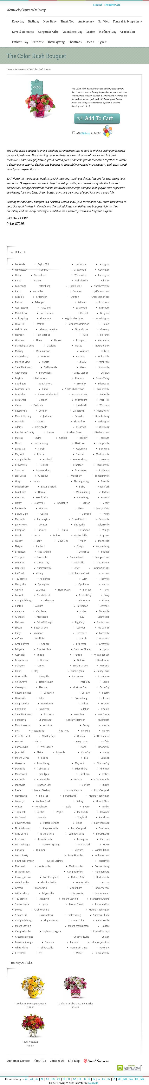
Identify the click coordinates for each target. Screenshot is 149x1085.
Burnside (60, 752)
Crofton (74, 297)
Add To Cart (99, 118)
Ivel (40, 953)
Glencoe (19, 340)
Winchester (21, 269)
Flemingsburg (81, 481)
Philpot (19, 302)
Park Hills (104, 400)
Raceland (46, 307)
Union (18, 275)
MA (131, 1079)
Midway (19, 351)
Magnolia (104, 638)
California (104, 828)
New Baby (50, 21)
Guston (105, 936)
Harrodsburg (41, 443)
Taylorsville (21, 579)
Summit (43, 269)
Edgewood (103, 383)
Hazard (105, 573)
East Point (20, 492)
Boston (105, 882)
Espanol (97, 4)
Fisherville (104, 611)
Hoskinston (103, 736)
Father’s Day (20, 42)
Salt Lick (105, 758)
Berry (106, 595)
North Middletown (74, 389)
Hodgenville (103, 443)
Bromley (81, 383)
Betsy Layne (82, 741)
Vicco (38, 741)
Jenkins (105, 774)
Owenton (104, 459)
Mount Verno (102, 893)
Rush (85, 335)
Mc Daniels (103, 627)
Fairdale (19, 297)
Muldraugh (103, 720)
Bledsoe (19, 497)
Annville (19, 589)
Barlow (87, 589)
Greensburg (80, 698)
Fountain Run (44, 649)
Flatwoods (45, 318)
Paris (18, 291)
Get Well (103, 21)
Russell (84, 313)
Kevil (82, 617)
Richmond (104, 302)
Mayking (44, 899)
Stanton (19, 470)
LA (114, 1079)
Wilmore (84, 351)
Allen (84, 579)
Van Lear (104, 839)
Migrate (79, 850)
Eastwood (81, 307)
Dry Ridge (20, 394)
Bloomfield (80, 421)
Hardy (18, 503)
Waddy (19, 541)
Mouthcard (21, 774)
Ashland (82, 302)
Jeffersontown (101, 291)
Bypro (86, 806)
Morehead (42, 617)
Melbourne (41, 378)
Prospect (81, 340)
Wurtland (104, 405)
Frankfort (78, 465)
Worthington (102, 318)
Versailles (38, 291)
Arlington (49, 600)
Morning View (22, 362)
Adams (19, 427)
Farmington (43, 519)
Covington (103, 269)
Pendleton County (24, 432)
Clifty (18, 633)
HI (80, 1079)
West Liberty (102, 562)
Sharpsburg (45, 720)
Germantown (46, 915)
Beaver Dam (21, 513)
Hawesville (20, 698)
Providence (103, 676)
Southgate (20, 383)
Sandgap (44, 774)
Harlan (36, 481)
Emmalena (80, 470)
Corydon (77, 291)
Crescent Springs (100, 297)
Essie (68, 806)
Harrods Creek (79, 394)
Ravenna (104, 812)
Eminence (84, 551)
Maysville (20, 454)
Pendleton (44, 709)
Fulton (40, 654)
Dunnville (20, 768)
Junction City (44, 785)
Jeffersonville (102, 465)
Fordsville (104, 633)
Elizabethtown (101, 432)
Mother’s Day (107, 32)
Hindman (104, 768)
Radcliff (83, 438)
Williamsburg (83, 492)
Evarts (40, 454)
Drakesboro (21, 660)
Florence (104, 335)
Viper (83, 541)
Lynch (45, 904)
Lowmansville (102, 953)
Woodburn (76, 476)
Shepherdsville (101, 286)
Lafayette (20, 595)
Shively (82, 362)
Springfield (43, 584)
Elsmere (79, 378)
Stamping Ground (24, 345)
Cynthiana (83, 584)
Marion (105, 584)
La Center (41, 589)
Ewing (86, 725)
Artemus (104, 606)
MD (125, 1079)
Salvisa (80, 454)
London (43, 410)
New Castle (103, 714)
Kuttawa (19, 850)
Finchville (104, 579)
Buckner (105, 703)
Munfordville (80, 535)
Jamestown (21, 524)
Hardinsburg (46, 682)
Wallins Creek (43, 801)
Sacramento (78, 676)
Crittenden (41, 297)
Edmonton (84, 600)
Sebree (105, 692)
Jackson (47, 416)
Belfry (82, 486)
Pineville (85, 730)
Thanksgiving (56, 42)
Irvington (20, 665)
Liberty (105, 600)
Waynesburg (102, 546)
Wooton (47, 725)
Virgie (106, 513)
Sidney (79, 801)
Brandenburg (102, 416)
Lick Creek (20, 476)
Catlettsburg (21, 356)
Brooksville (42, 497)
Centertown (103, 622)
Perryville (20, 779)
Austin (40, 812)
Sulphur (85, 709)
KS (103, 1079)
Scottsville (42, 557)
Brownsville (21, 465)
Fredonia (104, 665)
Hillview (105, 351)
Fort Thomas (47, 313)
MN (142, 1079)
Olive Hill (19, 324)
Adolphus (45, 579)
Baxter (18, 790)
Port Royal (20, 720)
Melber (105, 492)
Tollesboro (43, 768)
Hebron (58, 340)
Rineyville (44, 676)
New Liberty (47, 703)
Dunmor (40, 850)
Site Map (74, 1061)
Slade (79, 823)
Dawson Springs (100, 568)
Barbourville (21, 747)
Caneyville (49, 692)
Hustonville (38, 730)
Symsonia (77, 893)
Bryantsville (43, 779)
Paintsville (104, 519)
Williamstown (43, 351)
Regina (44, 758)
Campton (20, 530)
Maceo (78, 345)
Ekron (18, 443)
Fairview (105, 280)
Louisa (64, 530)
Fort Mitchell (43, 335)
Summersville (44, 568)
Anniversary (86, 21)
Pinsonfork (103, 486)
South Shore (45, 383)
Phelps (80, 546)
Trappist (19, 557)
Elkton (18, 627)
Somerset (104, 448)
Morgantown (102, 557)
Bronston (20, 839)
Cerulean (41, 611)
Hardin (41, 448)
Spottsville (103, 367)
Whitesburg (47, 747)
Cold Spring (21, 318)
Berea (18, 280)
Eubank (19, 741)
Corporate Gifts (48, 32)
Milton (85, 703)
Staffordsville (22, 904)
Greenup (104, 329)
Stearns (40, 421)
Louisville (20, 264)
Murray (19, 438)
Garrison (20, 763)
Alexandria (103, 340)
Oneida (81, 736)
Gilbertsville (47, 947)
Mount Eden (76, 888)
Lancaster (20, 448)
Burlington (103, 275)
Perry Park (20, 953)
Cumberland (76, 557)
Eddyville (19, 649)
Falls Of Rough (44, 622)
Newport (19, 335)
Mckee (106, 844)
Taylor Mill (43, 264)
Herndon (80, 356)
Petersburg (44, 286)
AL (26, 1079)
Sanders (49, 942)
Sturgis (83, 638)
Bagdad (105, 551)
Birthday (33, 21)
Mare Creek (84, 844)
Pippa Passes (51, 920)
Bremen (44, 660)
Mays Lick (63, 541)
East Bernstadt (48, 486)
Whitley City (48, 736)
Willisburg (104, 427)
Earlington (82, 606)
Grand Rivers (22, 644)
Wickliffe (39, 638)
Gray (17, 481)
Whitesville (80, 275)
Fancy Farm (103, 671)
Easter (90, 32)
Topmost (20, 812)
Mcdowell (20, 866)
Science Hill (103, 617)
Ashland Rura (102, 850)
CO (53, 1079)
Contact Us (57, 1061)
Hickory (42, 530)
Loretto (86, 692)
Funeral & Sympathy (127, 21)
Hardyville (20, 584)
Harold (42, 492)
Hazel (37, 535)
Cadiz (18, 405)
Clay (36, 671)
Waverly (19, 801)
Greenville (104, 644)
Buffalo (19, 638)
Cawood (86, 513)
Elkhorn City (103, 763)
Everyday (18, 21)
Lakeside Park (22, 389)
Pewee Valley (102, 378)
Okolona (51, 345)
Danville (79, 416)
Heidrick (44, 465)
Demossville (103, 389)
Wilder (79, 953)
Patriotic (38, 42)
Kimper (50, 432)
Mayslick (79, 763)
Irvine (38, 438)
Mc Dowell (20, 817)
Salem (42, 698)
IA (99, 1079)
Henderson (81, 264)
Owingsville (41, 427)
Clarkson (85, 530)
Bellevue (105, 372)
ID (84, 1079)
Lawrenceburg (43, 470)
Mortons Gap (80, 687)
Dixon (18, 671)
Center (40, 665)
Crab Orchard (22, 736)
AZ (37, 1079)
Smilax (56, 535)
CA (47, 1079)
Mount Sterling (23, 416)
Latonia (74, 942)
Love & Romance (23, 32)
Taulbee (105, 926)
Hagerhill (20, 568)
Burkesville (20, 508)
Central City (85, 595)
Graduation (127, 32)
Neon (81, 508)
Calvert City (43, 562)
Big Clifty (80, 622)
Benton (86, 503)
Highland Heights (74, 318)
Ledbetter (104, 698)
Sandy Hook (43, 595)
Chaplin (105, 709)
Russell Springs (23, 692)
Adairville (79, 562)
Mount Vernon (22, 725)
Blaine (40, 752)
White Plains (21, 947)
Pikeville (105, 481)
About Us (40, 1061)
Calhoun (81, 627)
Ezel (86, 758)
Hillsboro (85, 774)
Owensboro (40, 275)
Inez (17, 730)
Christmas (75, 42)
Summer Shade (82, 649)
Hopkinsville (75, 286)
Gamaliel (20, 654)
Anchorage (21, 372)
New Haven (21, 795)
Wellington (103, 421)
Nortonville (21, 676)
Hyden (83, 611)
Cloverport (21, 687)
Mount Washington (79, 324)
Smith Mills (103, 356)
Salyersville (103, 524)
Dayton (19, 378)
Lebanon (19, 562)
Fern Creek (20, 400)
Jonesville (20, 785)
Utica (39, 340)
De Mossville (50, 367)
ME (119, 1079)
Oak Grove (21, 329)
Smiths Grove (80, 665)
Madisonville (102, 454)
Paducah (38, 405)
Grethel (19, 888)
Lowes (18, 909)
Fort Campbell (101, 790)
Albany (39, 573)
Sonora (45, 644)
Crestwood (80, 269)
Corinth (86, 785)
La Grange (20, 286)
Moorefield (41, 888)
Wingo (105, 530)
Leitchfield (81, 405)
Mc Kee (105, 730)
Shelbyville (79, 524)
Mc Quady (82, 812)
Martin (18, 535)
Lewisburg (62, 503)
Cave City (104, 687)
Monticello (103, 541)
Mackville (20, 519)
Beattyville (39, 503)
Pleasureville (44, 551)
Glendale (19, 617)
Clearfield (81, 427)
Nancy (106, 752)
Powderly (104, 947)
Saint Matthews (23, 367)
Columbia (81, 448)
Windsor (43, 508)
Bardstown (79, 410)
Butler (45, 389)
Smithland (104, 470)
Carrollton (20, 709)
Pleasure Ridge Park (48, 394)
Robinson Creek (80, 573)
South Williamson (75, 720)
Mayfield (19, 421)
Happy (38, 541)
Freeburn (104, 438)
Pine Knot (64, 730)
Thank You (67, 21)
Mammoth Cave (78, 947)
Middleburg (81, 768)
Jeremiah (19, 752)
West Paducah (101, 654)
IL (89, 1079)
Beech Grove (41, 627)
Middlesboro (22, 486)
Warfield (104, 741)
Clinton (19, 606)
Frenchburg (43, 763)
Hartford (80, 443)
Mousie (42, 817)
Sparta (45, 362)
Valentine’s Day (72, 32)
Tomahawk (41, 806)
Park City (85, 682)
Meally (106, 503)
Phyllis (59, 812)
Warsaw (45, 356)
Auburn (39, 606)
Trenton (77, 654)
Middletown (21, 313)
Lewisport (38, 633)
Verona (78, 779)
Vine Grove (21, 682)
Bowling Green (74, 432)
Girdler (105, 806)
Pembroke (104, 362)
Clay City (85, 752)
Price (90, 42)
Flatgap (19, 546)
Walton (40, 324)
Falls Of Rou (21, 833)
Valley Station (81, 372)
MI (136, 1079)
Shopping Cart (112, 4)
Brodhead (20, 551)
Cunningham (78, 671)
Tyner (106, 589)
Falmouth (104, 307)
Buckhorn (104, 817)
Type (102, 42)
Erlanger (39, 302)
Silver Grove (81, 329)
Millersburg (81, 400)
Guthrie (81, 660)
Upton (106, 649)
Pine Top (44, 795)
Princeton (81, 644)
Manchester (103, 410)
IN (94, 1079)
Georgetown (22, 307)
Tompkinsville (102, 476)
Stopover (104, 535)
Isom (83, 747)
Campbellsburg (23, 600)
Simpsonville (22, 703)
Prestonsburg (80, 459)
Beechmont (103, 660)
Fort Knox (49, 714)
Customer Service (18, 1061)
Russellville (21, 410)
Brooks (37, 280)
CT (58, 1079)
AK (31, 1079)
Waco (83, 367)
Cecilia (105, 682)
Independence (102, 345)
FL (69, 1079)
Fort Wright (45, 372)
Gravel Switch (79, 519)
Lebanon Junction (48, 329)
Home (9, 69)
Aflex (77, 568)
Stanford (40, 546)
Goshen (43, 400)
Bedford (19, 573)
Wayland (82, 817)
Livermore (81, 633)
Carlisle (63, 438)
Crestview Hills (101, 779)
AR (42, 1079)
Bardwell (47, 459)
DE (64, 1079)
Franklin (105, 497)
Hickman (19, 622)
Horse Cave (64, 589)
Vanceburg (82, 497)
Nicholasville (81, 280)
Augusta (19, 611)
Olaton (19, 806)
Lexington (104, 264)
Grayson (104, 313)
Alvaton (43, 524)
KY (108, 1079)
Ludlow (105, 324)
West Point (79, 714)
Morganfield (102, 508)
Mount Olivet (22, 758)
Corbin (44, 513)
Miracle (105, 725)
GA (74, 1079)
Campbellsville (22, 459)
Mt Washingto (22, 844)
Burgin (105, 785)
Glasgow (43, 476)
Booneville (103, 747)
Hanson (43, 687)
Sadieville (104, 394)
